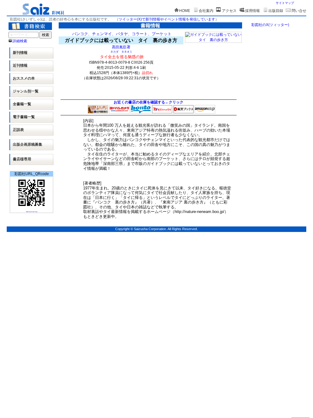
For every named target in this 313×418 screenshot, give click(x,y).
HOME (184, 11)
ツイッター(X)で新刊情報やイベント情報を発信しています (167, 19)
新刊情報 (20, 52)
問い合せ (299, 11)
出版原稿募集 (27, 144)
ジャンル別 (26, 91)
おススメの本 (24, 78)
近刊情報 (20, 65)
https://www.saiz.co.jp (31, 211)
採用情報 (252, 11)
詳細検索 (20, 41)
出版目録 (275, 11)
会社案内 (206, 11)
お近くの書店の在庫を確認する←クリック (148, 102)
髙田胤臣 (119, 47)
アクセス (229, 11)
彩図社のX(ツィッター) (270, 25)
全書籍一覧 (22, 104)
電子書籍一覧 (24, 117)
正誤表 (18, 130)
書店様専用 (22, 159)
